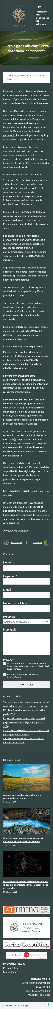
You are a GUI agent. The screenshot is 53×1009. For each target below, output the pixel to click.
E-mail (7, 589)
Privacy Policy (10, 967)
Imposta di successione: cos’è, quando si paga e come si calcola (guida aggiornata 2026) (24, 722)
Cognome (10, 576)
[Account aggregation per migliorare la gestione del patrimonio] (26, 777)
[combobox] (26, 621)
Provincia (9, 616)
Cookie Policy (10, 971)
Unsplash (23, 530)
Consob (31, 411)
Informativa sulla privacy (18, 666)
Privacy (8, 659)
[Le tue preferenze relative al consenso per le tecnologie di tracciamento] (48, 1004)
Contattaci (26, 684)
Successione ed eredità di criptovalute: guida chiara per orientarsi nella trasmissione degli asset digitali (25, 884)
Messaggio (10, 629)
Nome (7, 562)
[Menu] (48, 16)
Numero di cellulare (15, 603)
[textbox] (23, 621)
